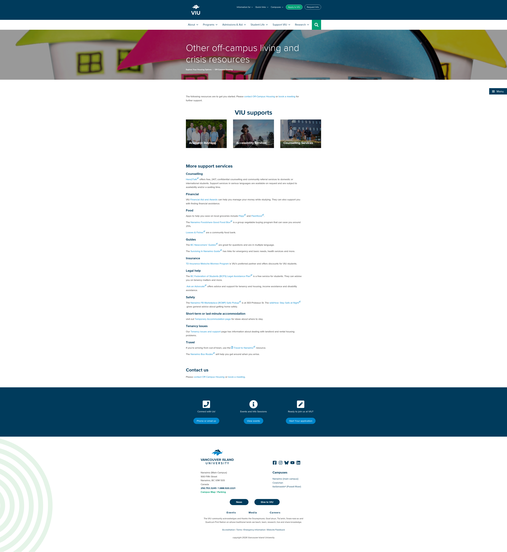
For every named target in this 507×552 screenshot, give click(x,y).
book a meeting (287, 96)
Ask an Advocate (196, 286)
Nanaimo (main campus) (285, 478)
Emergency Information (254, 529)
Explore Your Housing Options (199, 69)
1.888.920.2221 (226, 488)
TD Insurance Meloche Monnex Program (207, 263)
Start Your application (300, 420)
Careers (275, 512)
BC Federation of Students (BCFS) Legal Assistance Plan (220, 276)
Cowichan (278, 482)
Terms (239, 529)
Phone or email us (206, 420)
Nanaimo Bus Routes (202, 354)
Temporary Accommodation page (213, 319)
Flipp (241, 215)
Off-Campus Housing (224, 69)
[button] (498, 91)
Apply (294, 7)
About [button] (192, 24)
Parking (221, 492)
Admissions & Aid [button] (232, 24)
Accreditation (228, 529)
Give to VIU (267, 502)
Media (253, 512)
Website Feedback (276, 529)
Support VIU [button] (280, 24)
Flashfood (256, 215)
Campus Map (208, 492)
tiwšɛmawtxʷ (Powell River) (287, 486)
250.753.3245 (208, 488)
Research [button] (300, 24)
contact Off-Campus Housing (259, 96)
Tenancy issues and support (206, 331)
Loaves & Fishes (194, 232)
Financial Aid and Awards (204, 199)
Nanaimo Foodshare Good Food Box (210, 222)
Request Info (313, 7)
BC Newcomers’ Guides (203, 244)
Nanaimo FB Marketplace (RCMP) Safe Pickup (215, 302)
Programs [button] (209, 24)
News (239, 502)
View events (253, 420)
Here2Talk (191, 179)
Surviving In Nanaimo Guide (205, 251)
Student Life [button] (258, 24)
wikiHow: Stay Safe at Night (284, 302)
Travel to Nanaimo (243, 347)
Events (231, 512)
